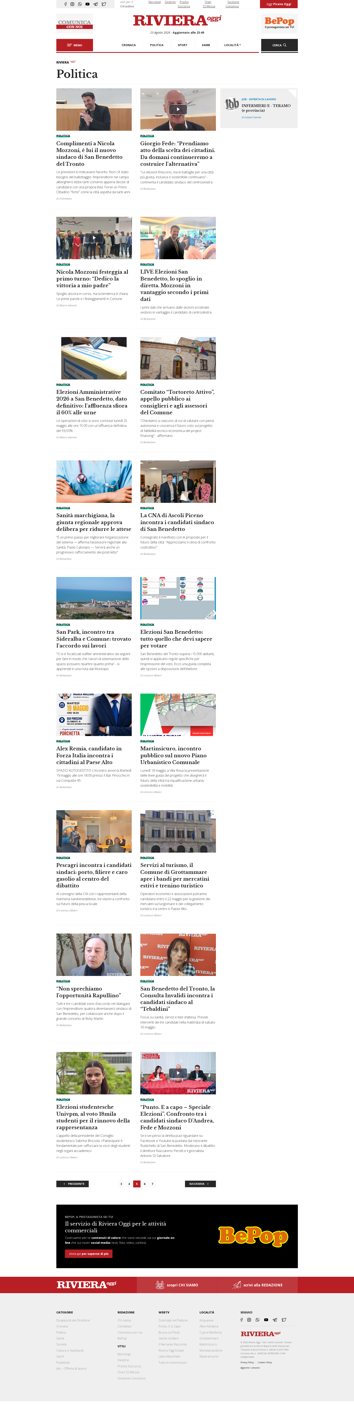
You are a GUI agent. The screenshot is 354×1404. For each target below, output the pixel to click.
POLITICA (156, 45)
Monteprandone (211, 1350)
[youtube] (87, 4)
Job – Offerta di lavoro (71, 1368)
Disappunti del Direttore (73, 1320)
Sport (60, 1356)
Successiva (196, 1184)
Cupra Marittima (211, 1332)
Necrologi (155, 2)
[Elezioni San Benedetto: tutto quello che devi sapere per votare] (178, 628)
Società (61, 1344)
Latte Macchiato (169, 1356)
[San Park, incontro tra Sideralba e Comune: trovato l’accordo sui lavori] (94, 628)
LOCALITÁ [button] (231, 45)
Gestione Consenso (132, 1378)
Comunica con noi (130, 1332)
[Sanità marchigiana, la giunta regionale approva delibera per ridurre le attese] (94, 512)
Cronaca (62, 1326)
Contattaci (125, 1326)
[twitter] (104, 4)
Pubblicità (63, 1362)
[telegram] (95, 4)
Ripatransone (209, 1356)
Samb (60, 1338)
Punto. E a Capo (170, 1326)
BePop (122, 1338)
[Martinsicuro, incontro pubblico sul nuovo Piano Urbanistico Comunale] (178, 745)
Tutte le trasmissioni (173, 1362)
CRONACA (129, 45)
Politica (61, 1332)
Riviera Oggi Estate (171, 1350)
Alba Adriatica (209, 1326)
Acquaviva (206, 1320)
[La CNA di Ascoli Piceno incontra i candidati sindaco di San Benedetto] (178, 509)
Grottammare (209, 1338)
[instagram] (72, 4)
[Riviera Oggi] (177, 20)
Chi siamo (124, 1320)
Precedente (76, 1184)
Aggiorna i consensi (250, 1367)
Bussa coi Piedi (169, 1332)
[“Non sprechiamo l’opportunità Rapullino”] (94, 982)
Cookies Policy (265, 1362)
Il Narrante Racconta (173, 1344)
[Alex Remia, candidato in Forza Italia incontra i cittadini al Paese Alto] (94, 743)
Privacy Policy (247, 1362)
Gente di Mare (169, 1338)
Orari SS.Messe (129, 1372)
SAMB (206, 45)
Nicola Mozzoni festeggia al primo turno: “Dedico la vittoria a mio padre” (92, 279)
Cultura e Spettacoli (70, 1350)
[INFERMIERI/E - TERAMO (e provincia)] (259, 108)
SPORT (182, 45)
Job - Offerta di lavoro (259, 99)
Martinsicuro (208, 1344)
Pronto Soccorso (129, 1366)
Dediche (170, 2)
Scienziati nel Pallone (173, 1320)
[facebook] (66, 4)
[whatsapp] (80, 4)
